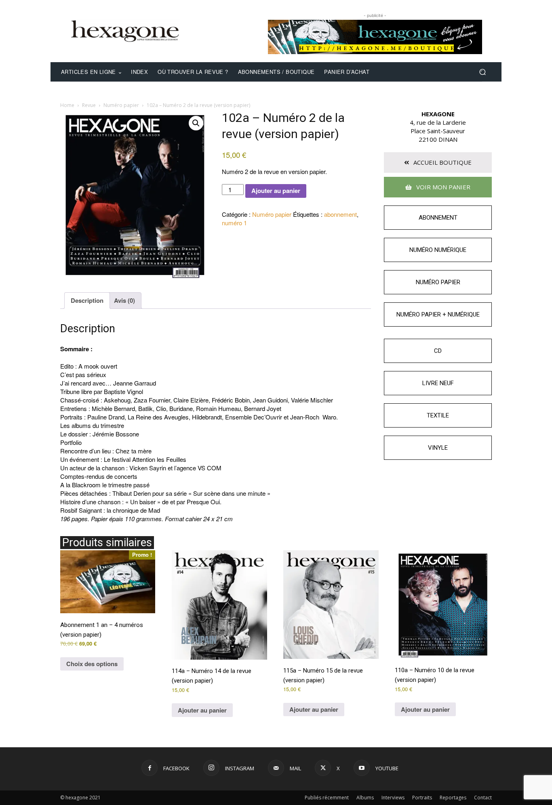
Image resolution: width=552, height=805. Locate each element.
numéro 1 (234, 222)
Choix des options (92, 663)
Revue (89, 105)
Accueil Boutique (442, 162)
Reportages (453, 797)
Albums (365, 797)
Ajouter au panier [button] (202, 710)
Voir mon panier (442, 187)
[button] (482, 72)
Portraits (422, 797)
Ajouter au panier (275, 190)
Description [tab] (87, 300)
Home (67, 105)
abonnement (340, 214)
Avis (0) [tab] (124, 300)
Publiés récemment (327, 797)
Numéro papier (121, 105)
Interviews (393, 797)
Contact (483, 797)
